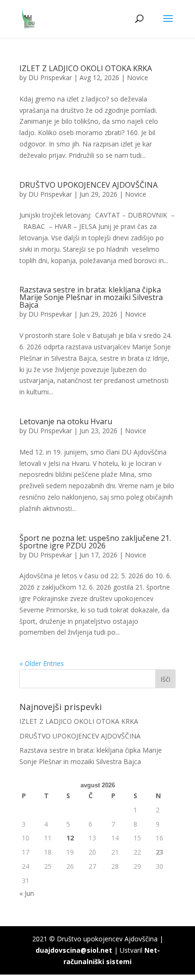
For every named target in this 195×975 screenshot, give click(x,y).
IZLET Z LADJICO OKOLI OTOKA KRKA (85, 68)
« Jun (26, 893)
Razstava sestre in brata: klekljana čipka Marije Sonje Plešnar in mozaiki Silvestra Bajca (91, 297)
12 (70, 837)
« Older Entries (41, 663)
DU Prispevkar (50, 77)
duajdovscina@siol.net (73, 950)
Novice (137, 77)
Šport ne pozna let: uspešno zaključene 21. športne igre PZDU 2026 (95, 542)
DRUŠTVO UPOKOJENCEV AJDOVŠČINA (88, 185)
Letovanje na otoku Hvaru (65, 421)
